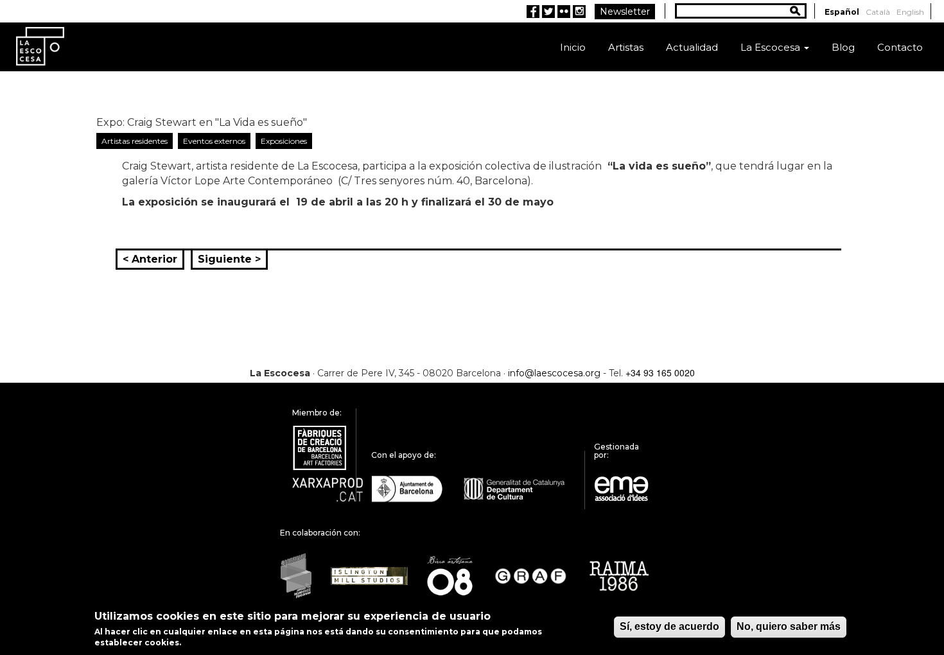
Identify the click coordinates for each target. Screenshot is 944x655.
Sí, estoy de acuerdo (669, 626)
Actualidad (692, 47)
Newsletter (625, 11)
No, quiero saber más (789, 626)
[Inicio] (40, 45)
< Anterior (150, 259)
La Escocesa (771, 47)
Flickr (563, 11)
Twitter (548, 11)
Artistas (625, 47)
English (910, 12)
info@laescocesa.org (554, 373)
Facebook (533, 11)
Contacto (900, 47)
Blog (843, 47)
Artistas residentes (134, 141)
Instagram (579, 11)
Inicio (573, 47)
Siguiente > (229, 259)
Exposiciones (284, 141)
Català (878, 12)
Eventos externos (214, 141)
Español (842, 12)
